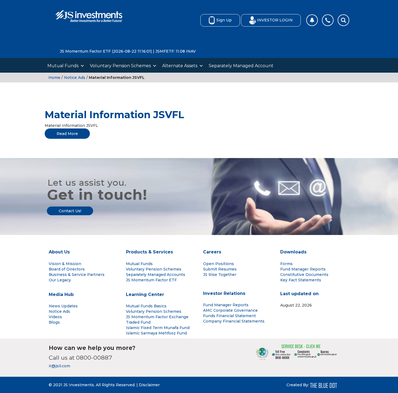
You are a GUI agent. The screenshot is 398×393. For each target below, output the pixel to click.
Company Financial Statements (234, 321)
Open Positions (218, 263)
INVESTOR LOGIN (275, 20)
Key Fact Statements (300, 280)
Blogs (54, 322)
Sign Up (224, 20)
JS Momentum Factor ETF (151, 280)
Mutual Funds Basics (146, 306)
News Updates (63, 306)
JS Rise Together (219, 274)
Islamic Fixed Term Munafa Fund (158, 327)
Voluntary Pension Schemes (120, 65)
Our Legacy (60, 280)
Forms (286, 263)
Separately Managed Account (241, 65)
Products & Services (149, 252)
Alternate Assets (179, 65)
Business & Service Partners (77, 274)
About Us (59, 252)
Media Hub (61, 294)
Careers (212, 252)
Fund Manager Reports (303, 269)
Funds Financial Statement (229, 315)
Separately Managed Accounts (155, 274)
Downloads (293, 252)
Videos (55, 316)
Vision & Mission (65, 263)
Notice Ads (74, 77)
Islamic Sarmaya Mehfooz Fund (156, 333)
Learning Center (145, 294)
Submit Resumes (220, 269)
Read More (67, 133)
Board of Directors (67, 269)
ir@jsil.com (59, 365)
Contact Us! (70, 210)
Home (54, 77)
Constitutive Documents (304, 274)
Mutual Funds (63, 65)
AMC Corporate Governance (230, 310)
